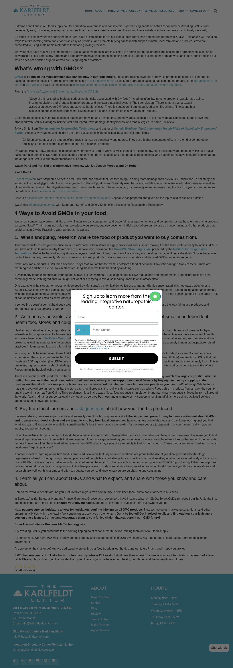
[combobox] (82, 330)
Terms (106, 348)
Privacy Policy (96, 348)
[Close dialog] (155, 296)
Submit (116, 358)
